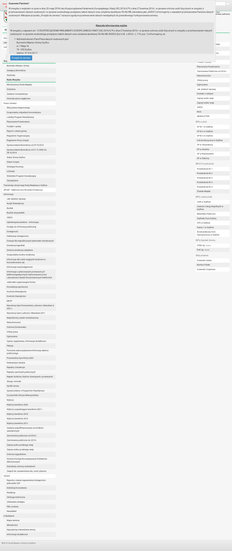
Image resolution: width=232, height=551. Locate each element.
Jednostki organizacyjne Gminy (21, 282)
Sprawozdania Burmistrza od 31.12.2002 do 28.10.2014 (27, 151)
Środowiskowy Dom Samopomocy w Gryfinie (208, 233)
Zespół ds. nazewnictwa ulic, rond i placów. (27, 471)
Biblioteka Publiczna (206, 214)
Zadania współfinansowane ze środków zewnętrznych (25, 429)
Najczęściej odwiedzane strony (21, 529)
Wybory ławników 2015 (17, 418)
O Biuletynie (9, 516)
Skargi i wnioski (14, 381)
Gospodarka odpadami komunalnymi (24, 112)
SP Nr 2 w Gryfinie (205, 131)
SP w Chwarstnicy (205, 145)
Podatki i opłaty (14, 126)
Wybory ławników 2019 (17, 414)
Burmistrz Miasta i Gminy (18, 66)
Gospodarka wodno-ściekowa (21, 254)
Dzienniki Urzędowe (206, 269)
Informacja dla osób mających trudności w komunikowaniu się (26, 261)
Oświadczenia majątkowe (18, 98)
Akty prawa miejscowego (18, 107)
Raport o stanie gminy (17, 131)
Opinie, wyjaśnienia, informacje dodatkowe (26, 341)
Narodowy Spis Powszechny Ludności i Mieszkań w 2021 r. (30, 307)
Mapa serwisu (13, 520)
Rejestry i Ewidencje (16, 367)
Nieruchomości (14, 322)
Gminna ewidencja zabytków (20, 250)
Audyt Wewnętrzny (15, 203)
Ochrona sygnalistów (16, 454)
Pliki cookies (12, 506)
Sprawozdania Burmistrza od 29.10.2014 (25, 145)
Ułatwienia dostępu (16, 502)
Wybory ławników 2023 (17, 405)
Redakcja (11, 492)
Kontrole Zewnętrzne (16, 296)
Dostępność (12, 231)
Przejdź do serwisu (21, 58)
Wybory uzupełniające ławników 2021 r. (25, 409)
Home (5, 4)
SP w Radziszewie (205, 154)
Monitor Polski (203, 265)
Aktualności (12, 525)
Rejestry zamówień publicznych (21, 372)
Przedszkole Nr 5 (204, 187)
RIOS (199, 112)
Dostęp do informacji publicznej (21, 227)
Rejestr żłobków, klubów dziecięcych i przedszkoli (30, 376)
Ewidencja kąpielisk (16, 245)
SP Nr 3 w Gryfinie (205, 136)
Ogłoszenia (12, 336)
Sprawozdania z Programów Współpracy (25, 390)
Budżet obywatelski (16, 213)
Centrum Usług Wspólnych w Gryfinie (210, 208)
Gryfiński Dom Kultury (206, 218)
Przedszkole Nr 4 (204, 182)
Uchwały (11, 171)
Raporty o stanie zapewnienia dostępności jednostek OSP (26, 481)
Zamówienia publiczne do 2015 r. (22, 440)
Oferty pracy (12, 332)
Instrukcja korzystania (17, 488)
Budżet (10, 208)
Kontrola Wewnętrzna (16, 291)
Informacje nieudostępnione (20, 267)
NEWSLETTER (203, 116)
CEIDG (9, 217)
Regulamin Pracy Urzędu (18, 140)
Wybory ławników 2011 (17, 423)
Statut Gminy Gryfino (16, 157)
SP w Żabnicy (203, 158)
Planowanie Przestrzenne (18, 122)
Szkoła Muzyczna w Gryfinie (210, 140)
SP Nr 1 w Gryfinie (205, 127)
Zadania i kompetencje (17, 94)
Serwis (7, 476)
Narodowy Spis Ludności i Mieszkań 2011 (26, 313)
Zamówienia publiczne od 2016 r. (22, 435)
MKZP (9, 301)
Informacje (8, 194)
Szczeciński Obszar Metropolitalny (23, 395)
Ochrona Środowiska (16, 327)
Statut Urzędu (13, 162)
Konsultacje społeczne (17, 287)
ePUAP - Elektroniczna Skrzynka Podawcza (23, 190)
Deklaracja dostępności (18, 236)
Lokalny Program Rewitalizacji (20, 117)
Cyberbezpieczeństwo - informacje (23, 222)
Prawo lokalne (10, 103)
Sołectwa (11, 89)
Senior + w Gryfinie (205, 227)
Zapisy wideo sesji (205, 103)
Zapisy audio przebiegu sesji (20, 445)
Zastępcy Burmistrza (16, 70)
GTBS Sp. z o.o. (204, 245)
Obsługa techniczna (16, 497)
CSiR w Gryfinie (204, 202)
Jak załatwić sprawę (16, 199)
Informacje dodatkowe (17, 534)
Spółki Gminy (13, 386)
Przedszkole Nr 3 (204, 178)
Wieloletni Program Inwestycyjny (21, 176)
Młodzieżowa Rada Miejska (19, 84)
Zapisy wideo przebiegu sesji (20, 449)
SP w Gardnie (203, 149)
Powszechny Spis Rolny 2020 (20, 358)
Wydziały (11, 75)
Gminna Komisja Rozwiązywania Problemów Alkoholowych (27, 460)
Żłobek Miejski (204, 191)
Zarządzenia (12, 180)
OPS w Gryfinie (203, 223)
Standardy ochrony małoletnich (21, 466)
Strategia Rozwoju (15, 166)
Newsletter (12, 511)
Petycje (10, 346)
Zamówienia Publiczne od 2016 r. (212, 71)
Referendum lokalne (16, 363)
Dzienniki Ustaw (204, 260)
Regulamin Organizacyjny (18, 136)
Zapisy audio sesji (205, 98)
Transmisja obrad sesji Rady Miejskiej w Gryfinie (25, 185)
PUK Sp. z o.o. (203, 250)
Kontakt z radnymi (205, 93)
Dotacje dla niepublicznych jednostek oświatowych (30, 241)
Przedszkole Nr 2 (204, 173)
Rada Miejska (13, 80)
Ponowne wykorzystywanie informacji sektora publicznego (27, 352)
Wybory (10, 400)
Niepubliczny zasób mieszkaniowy (23, 318)
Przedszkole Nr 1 (204, 169)
